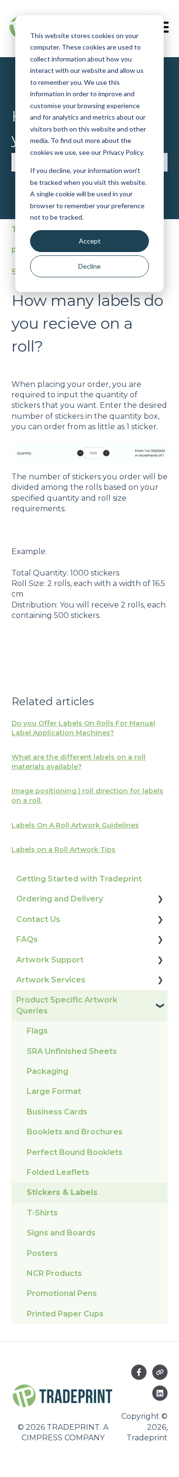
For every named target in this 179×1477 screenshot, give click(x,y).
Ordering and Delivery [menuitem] (59, 898)
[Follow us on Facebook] (139, 1372)
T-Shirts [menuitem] (42, 1212)
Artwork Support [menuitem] (50, 959)
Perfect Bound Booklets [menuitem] (75, 1152)
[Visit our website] (160, 1372)
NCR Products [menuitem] (54, 1273)
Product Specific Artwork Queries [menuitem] (66, 1005)
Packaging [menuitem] (47, 1071)
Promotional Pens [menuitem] (62, 1293)
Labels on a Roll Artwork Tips (63, 849)
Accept (90, 241)
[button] (160, 900)
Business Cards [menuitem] (57, 1111)
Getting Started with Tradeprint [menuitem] (79, 878)
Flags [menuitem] (37, 1030)
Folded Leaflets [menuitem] (58, 1172)
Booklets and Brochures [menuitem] (75, 1131)
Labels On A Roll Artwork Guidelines (75, 825)
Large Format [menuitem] (54, 1091)
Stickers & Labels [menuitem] (62, 1192)
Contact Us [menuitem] (38, 919)
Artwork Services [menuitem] (50, 979)
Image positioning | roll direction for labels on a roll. (87, 796)
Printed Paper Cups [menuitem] (65, 1313)
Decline (89, 266)
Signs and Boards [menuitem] (61, 1232)
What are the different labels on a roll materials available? (78, 762)
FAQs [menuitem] (27, 939)
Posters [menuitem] (42, 1253)
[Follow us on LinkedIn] (160, 1393)
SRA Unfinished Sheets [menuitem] (72, 1051)
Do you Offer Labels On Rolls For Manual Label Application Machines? (83, 728)
